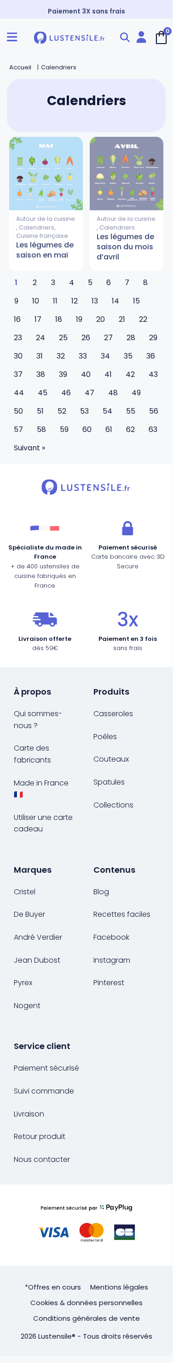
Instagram (111, 960)
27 (108, 337)
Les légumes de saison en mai (45, 250)
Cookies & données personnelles (86, 1302)
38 (40, 374)
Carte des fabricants (32, 754)
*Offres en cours (53, 1287)
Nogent (27, 1005)
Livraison (29, 1114)
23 (18, 337)
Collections (113, 805)
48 (113, 392)
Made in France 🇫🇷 (41, 789)
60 (87, 429)
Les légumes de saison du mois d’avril (125, 246)
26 (85, 337)
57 (18, 429)
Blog (101, 891)
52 (62, 411)
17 (38, 319)
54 (107, 411)
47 (89, 392)
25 (63, 337)
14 (115, 301)
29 (153, 337)
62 (130, 429)
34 (105, 356)
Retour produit (39, 1136)
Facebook (111, 937)
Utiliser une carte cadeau (43, 823)
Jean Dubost (37, 960)
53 (84, 411)
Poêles (105, 736)
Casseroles (113, 713)
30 (18, 356)
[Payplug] (86, 1225)
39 (63, 374)
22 (143, 319)
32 (61, 356)
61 (108, 429)
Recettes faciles (121, 914)
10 (35, 301)
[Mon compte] (141, 37)
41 (108, 374)
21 (122, 319)
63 (153, 429)
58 (41, 429)
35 (128, 356)
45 (42, 392)
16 (17, 319)
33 (83, 356)
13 (95, 301)
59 (64, 429)
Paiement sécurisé (46, 1068)
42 (130, 374)
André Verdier (38, 937)
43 (153, 374)
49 (136, 392)
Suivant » (29, 448)
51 (40, 411)
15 (136, 301)
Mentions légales (119, 1287)
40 (86, 374)
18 (58, 319)
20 (100, 319)
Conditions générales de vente (86, 1318)
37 (18, 374)
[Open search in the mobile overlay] (124, 37)
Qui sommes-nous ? (38, 719)
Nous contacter (42, 1159)
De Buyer (29, 914)
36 (150, 356)
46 (66, 392)
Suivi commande (44, 1091)
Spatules (109, 782)
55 (130, 411)
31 (39, 356)
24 (40, 337)
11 (55, 301)
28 (131, 337)
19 (79, 319)
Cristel (24, 891)
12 (74, 301)
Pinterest (108, 982)
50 (18, 411)
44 (19, 392)
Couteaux (111, 759)
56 (153, 411)
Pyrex (23, 982)
